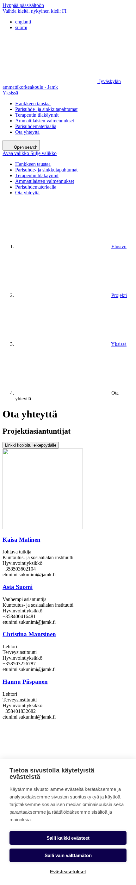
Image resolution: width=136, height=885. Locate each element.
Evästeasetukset (68, 871)
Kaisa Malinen (21, 539)
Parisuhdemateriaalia (35, 126)
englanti (23, 21)
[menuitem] (74, 22)
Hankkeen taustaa (33, 103)
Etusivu (119, 246)
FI (34, 11)
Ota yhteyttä (27, 132)
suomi (21, 27)
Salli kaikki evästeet (68, 838)
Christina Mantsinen (29, 634)
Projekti (119, 295)
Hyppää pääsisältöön (23, 5)
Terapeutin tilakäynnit (37, 115)
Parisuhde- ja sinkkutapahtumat (46, 109)
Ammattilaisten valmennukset (44, 120)
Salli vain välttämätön (68, 855)
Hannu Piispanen (25, 681)
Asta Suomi (18, 587)
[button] (30, 153)
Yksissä (10, 92)
